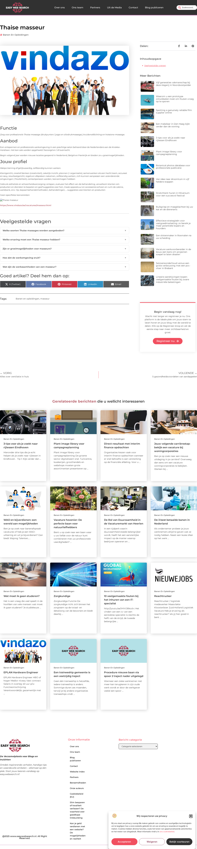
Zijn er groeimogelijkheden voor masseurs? (65, 248)
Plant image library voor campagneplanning (169, 153)
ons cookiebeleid (167, 831)
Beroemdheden (78, 782)
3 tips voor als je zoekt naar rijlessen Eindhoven (170, 139)
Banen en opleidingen (16, 34)
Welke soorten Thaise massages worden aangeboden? (65, 230)
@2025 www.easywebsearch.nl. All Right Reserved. (24, 837)
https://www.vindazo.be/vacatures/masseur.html (25, 205)
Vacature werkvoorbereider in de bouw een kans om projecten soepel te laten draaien (173, 252)
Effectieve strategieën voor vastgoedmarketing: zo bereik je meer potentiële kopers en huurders (173, 224)
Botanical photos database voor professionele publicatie (173, 166)
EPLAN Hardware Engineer (21, 672)
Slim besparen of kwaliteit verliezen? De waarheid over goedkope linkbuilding (77, 810)
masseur (45, 298)
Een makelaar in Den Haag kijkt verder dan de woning (173, 125)
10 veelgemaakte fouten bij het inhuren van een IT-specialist (121, 600)
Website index (77, 771)
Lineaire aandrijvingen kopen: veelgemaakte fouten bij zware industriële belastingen (172, 279)
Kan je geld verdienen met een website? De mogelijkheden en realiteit (78, 831)
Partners (95, 7)
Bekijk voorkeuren (179, 841)
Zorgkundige (62, 596)
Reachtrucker (163, 596)
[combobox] (187, 7)
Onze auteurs (77, 788)
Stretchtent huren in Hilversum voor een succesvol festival (173, 194)
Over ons (59, 7)
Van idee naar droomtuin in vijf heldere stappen (172, 180)
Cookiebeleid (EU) (76, 795)
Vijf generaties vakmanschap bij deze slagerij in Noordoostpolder (173, 83)
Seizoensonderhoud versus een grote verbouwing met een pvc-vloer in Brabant (173, 266)
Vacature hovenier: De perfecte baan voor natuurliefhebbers (68, 523)
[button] (190, 816)
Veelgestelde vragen (155, 65)
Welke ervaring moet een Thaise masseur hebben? (65, 239)
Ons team (77, 7)
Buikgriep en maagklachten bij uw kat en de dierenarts (174, 208)
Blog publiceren (154, 7)
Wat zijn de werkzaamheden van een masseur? (65, 266)
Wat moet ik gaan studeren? (22, 596)
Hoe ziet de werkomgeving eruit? (65, 257)
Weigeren (152, 841)
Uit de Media (114, 7)
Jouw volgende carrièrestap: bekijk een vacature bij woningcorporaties (172, 447)
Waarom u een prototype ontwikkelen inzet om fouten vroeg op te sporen (175, 99)
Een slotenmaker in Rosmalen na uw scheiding (173, 236)
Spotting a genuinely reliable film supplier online (174, 111)
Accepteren (124, 841)
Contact (133, 7)
